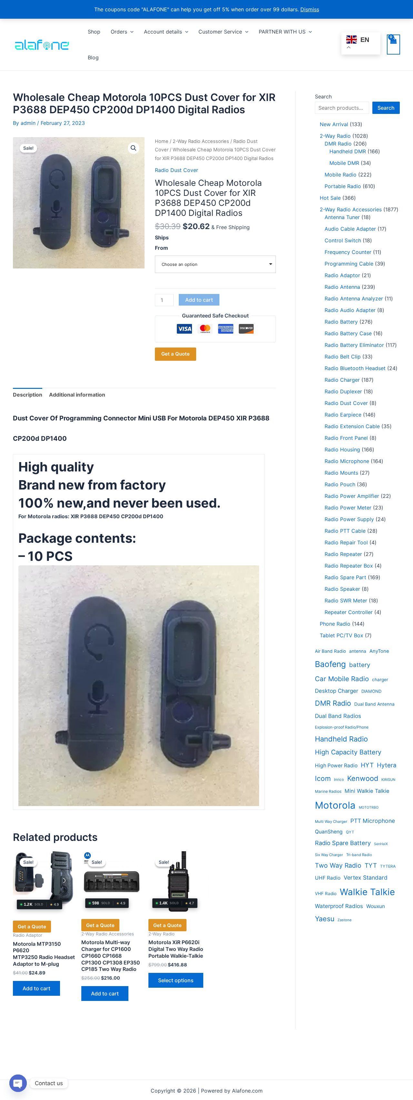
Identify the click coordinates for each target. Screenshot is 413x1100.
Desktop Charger (336, 691)
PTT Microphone (372, 820)
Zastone (344, 920)
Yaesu (324, 918)
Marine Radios (328, 791)
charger (380, 679)
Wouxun (375, 906)
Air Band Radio (330, 651)
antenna (357, 651)
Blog (93, 57)
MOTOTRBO (368, 807)
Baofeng (330, 664)
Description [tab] (27, 394)
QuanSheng (329, 832)
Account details (163, 31)
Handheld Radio (341, 739)
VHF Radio (326, 893)
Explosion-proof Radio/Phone (341, 727)
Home (161, 141)
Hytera (387, 765)
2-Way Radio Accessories (201, 141)
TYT (371, 865)
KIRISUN (388, 779)
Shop (94, 31)
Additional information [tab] (77, 394)
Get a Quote (175, 354)
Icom (323, 778)
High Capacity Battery (348, 752)
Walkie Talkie (367, 891)
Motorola (335, 805)
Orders (119, 31)
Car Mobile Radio (342, 679)
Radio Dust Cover (176, 170)
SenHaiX (381, 844)
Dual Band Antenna (374, 704)
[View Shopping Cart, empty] (393, 45)
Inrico (339, 779)
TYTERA (388, 866)
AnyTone (379, 651)
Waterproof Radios (339, 906)
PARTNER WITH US (282, 31)
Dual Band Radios (338, 715)
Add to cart (199, 300)
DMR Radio (333, 703)
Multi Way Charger (331, 821)
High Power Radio (336, 765)
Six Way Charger (329, 855)
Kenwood (362, 778)
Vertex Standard (366, 877)
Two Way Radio (338, 865)
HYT (367, 765)
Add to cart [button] (36, 988)
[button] (130, 32)
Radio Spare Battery (343, 842)
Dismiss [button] (309, 9)
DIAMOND (371, 691)
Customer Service (220, 31)
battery (359, 665)
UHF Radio (327, 878)
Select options (176, 980)
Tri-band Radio (359, 855)
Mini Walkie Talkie (367, 791)
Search (323, 96)
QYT (350, 832)
